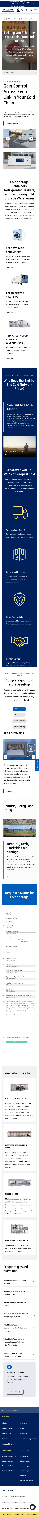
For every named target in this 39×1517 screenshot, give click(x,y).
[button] (33, 1507)
